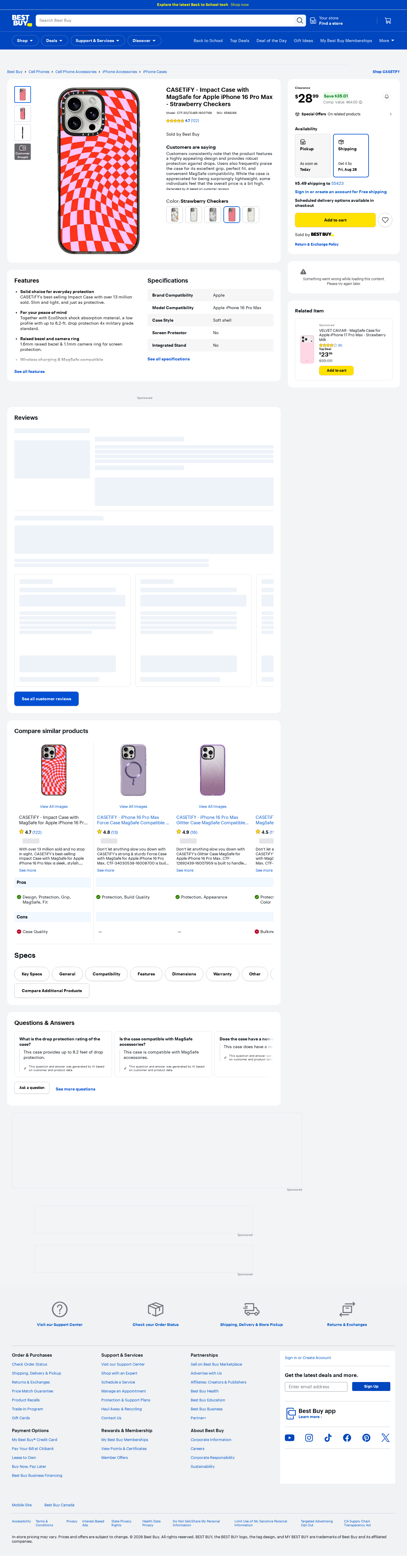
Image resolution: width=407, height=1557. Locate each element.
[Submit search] (300, 21)
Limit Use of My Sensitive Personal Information (260, 1523)
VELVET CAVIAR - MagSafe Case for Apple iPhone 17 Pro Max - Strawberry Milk (352, 335)
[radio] (313, 155)
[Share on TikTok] (328, 1438)
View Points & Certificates (124, 1448)
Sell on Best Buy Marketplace (216, 1364)
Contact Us (111, 1417)
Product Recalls (26, 1400)
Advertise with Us (206, 1373)
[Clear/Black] (193, 214)
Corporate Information (211, 1439)
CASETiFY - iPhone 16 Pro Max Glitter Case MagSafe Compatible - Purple (212, 820)
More (384, 40)
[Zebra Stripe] (251, 214)
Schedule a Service (118, 1382)
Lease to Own (24, 1457)
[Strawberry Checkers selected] (231, 214)
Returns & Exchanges (31, 1382)
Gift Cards (21, 1417)
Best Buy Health (205, 1391)
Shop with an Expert (119, 1373)
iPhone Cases (155, 71)
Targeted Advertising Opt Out (317, 1523)
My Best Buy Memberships (124, 1439)
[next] (271, 1054)
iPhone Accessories (119, 71)
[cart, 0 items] (388, 20)
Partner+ (198, 1417)
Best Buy (15, 71)
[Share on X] (385, 1438)
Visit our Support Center (123, 1364)
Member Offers (114, 1457)
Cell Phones (39, 71)
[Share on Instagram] (309, 1438)
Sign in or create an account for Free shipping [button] (341, 191)
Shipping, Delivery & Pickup (36, 1373)
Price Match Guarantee (32, 1391)
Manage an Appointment (123, 1391)
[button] (326, 20)
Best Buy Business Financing (37, 1475)
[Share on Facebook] (347, 1438)
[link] (46, 699)
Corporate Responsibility (213, 1457)
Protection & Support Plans (125, 1400)
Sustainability (203, 1466)
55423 (337, 183)
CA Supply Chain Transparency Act (357, 1523)
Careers (197, 1448)
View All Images (54, 806)
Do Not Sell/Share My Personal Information (196, 1523)
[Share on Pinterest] (366, 1438)
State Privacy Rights (121, 1523)
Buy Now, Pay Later (29, 1466)
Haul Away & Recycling (121, 1408)
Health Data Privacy (151, 1523)
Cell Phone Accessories (76, 71)
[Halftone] (212, 214)
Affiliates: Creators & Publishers (218, 1382)
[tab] (31, 974)
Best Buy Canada (59, 1505)
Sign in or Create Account (308, 1357)
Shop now (240, 4)
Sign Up (371, 1386)
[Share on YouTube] (289, 1438)
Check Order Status (29, 1364)
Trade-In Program (27, 1408)
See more (27, 870)
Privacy (71, 1521)
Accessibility (21, 1521)
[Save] (385, 220)
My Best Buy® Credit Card (34, 1439)
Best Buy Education (208, 1400)
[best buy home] (22, 21)
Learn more (310, 1417)
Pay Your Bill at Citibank (33, 1448)
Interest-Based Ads (93, 1523)
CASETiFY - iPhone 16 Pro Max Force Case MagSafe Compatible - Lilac (132, 820)
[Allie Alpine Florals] (174, 214)
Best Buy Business (207, 1408)
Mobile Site (22, 1505)
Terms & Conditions (44, 1523)
